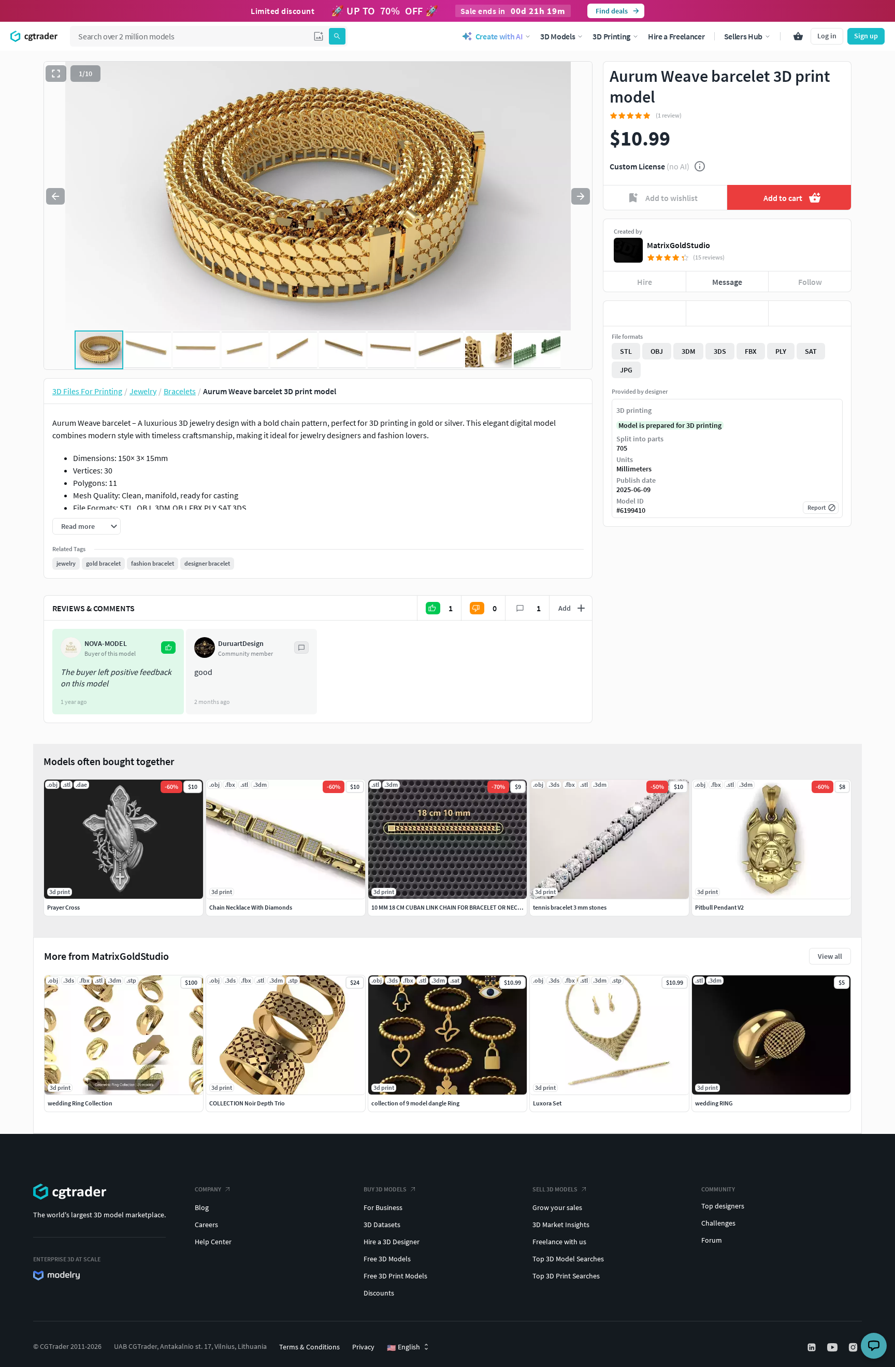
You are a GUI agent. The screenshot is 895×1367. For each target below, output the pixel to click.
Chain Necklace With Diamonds (250, 907)
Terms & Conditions (309, 1346)
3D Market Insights (560, 1224)
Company (208, 1189)
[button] (318, 36)
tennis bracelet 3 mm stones (570, 907)
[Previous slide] (55, 196)
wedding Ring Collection (80, 1103)
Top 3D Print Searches (566, 1275)
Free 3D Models (387, 1258)
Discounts (379, 1293)
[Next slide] (580, 196)
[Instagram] (854, 1347)
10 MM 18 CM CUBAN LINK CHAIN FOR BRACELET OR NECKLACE (453, 907)
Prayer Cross (63, 907)
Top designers (722, 1206)
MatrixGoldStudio (678, 245)
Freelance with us (559, 1241)
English (403, 1347)
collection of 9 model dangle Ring (415, 1103)
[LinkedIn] (812, 1347)
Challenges (718, 1223)
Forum (711, 1240)
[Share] (810, 313)
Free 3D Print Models (395, 1275)
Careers (206, 1224)
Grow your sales (557, 1207)
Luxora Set (547, 1103)
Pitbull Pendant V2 (719, 907)
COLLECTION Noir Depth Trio (247, 1103)
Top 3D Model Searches (568, 1258)
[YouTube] (833, 1347)
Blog (202, 1207)
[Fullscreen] (56, 73)
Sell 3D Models (555, 1189)
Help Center (213, 1241)
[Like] (644, 313)
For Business (383, 1207)
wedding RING (714, 1103)
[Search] (337, 36)
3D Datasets (382, 1224)
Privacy (363, 1346)
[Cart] (798, 36)
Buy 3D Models (385, 1189)
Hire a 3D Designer (392, 1241)
